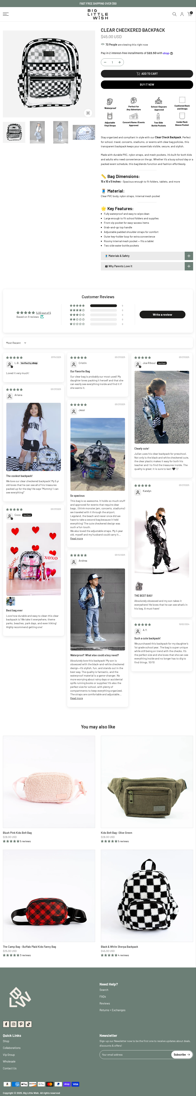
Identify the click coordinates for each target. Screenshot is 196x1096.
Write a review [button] (162, 314)
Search (104, 989)
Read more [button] (76, 538)
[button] (77, 305)
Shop (6, 1041)
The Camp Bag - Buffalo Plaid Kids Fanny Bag (29, 946)
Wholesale (9, 1061)
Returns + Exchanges (112, 1010)
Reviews (105, 1003)
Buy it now (147, 84)
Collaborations (11, 1047)
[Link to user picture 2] (139, 586)
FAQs (103, 996)
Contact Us (9, 1068)
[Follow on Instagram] (13, 1024)
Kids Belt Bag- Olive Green (116, 832)
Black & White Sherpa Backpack (119, 946)
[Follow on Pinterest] (21, 1024)
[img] (14, 357)
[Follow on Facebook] (6, 1024)
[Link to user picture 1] (161, 407)
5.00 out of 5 (43, 312)
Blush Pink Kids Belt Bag (17, 832)
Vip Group (9, 1054)
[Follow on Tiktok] (28, 1024)
